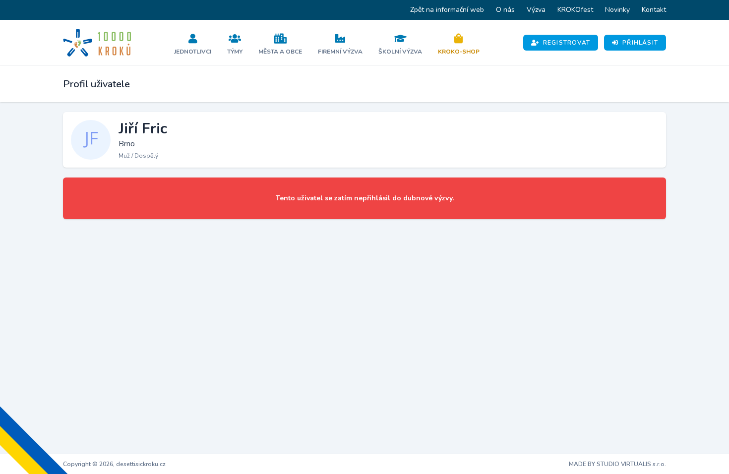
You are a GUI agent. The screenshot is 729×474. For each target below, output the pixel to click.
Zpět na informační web (447, 9)
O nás (505, 9)
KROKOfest (575, 9)
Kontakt (654, 9)
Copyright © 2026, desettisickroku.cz (114, 464)
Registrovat (566, 43)
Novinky (617, 9)
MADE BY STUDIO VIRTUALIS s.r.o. (617, 464)
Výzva (536, 9)
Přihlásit (640, 43)
